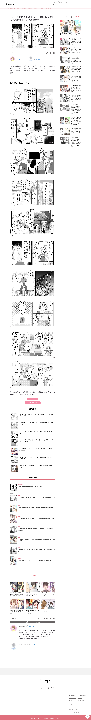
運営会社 (80, 698)
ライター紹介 (53, 2)
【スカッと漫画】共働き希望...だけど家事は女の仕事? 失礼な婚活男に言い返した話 (35, 415)
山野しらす (21, 59)
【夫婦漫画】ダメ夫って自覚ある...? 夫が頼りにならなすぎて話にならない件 (35, 423)
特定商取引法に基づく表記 (74, 709)
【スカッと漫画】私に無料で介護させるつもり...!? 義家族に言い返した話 (35, 432)
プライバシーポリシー (73, 707)
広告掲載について (72, 698)
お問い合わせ (76, 712)
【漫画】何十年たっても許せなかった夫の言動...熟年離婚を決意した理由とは (35, 466)
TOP (40, 5)
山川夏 (38, 59)
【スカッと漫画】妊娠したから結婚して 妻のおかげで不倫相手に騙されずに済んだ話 (35, 440)
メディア (74, 704)
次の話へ (33, 399)
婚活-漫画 (17, 8)
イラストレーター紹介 (63, 2)
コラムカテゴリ (64, 5)
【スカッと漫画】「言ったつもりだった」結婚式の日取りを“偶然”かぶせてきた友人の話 (35, 458)
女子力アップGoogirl (10, 8)
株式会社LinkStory (53, 717)
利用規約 (71, 704)
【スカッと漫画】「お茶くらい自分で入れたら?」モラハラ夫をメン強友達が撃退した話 (35, 449)
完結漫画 (55, 5)
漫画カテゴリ (46, 5)
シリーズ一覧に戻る (33, 402)
